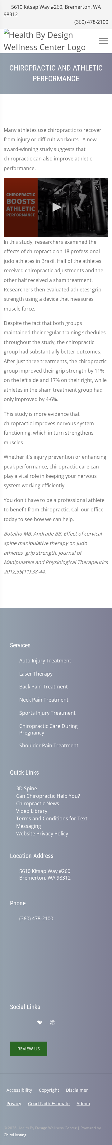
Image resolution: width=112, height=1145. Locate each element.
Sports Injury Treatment (47, 713)
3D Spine (26, 788)
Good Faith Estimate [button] (49, 1103)
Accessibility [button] (19, 1090)
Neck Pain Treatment (43, 700)
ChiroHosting (15, 1134)
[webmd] (52, 1023)
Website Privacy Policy (42, 833)
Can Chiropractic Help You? (48, 795)
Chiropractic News (37, 803)
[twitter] (65, 1023)
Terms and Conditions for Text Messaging (51, 822)
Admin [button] (83, 1103)
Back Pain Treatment (43, 686)
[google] (13, 1023)
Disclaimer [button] (77, 1090)
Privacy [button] (14, 1103)
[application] (56, 207)
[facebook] (27, 1023)
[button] (56, 207)
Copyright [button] (49, 1090)
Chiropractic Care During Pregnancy (48, 729)
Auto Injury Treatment (45, 660)
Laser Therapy (36, 674)
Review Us (28, 1049)
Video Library (31, 811)
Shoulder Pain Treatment (48, 745)
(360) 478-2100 (90, 21)
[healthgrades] (39, 1023)
